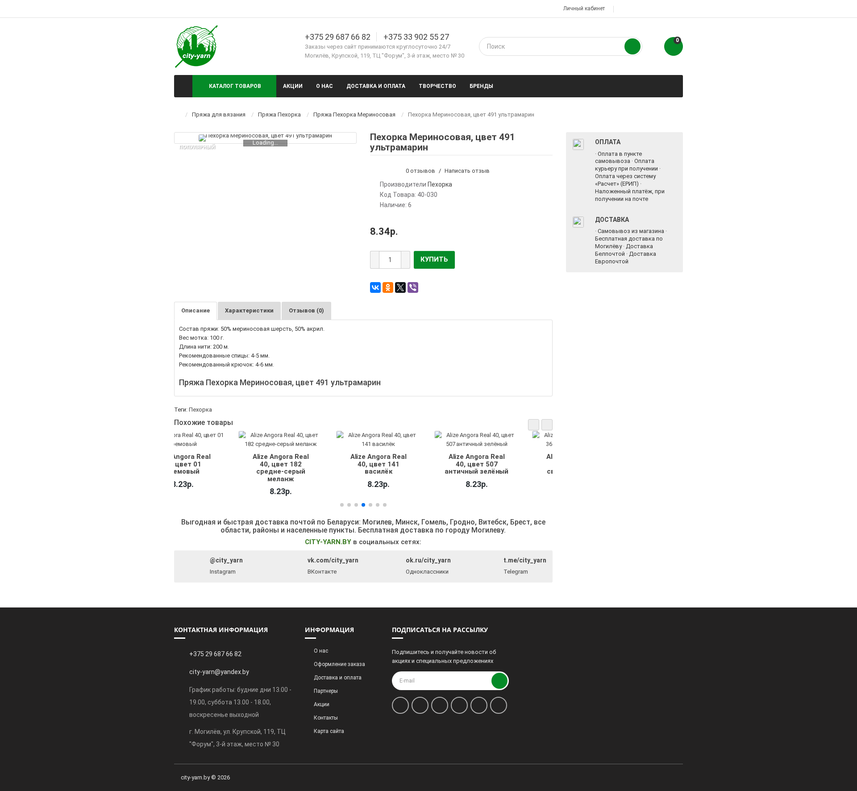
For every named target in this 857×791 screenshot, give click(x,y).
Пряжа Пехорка (279, 114)
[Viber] (413, 287)
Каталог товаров (235, 86)
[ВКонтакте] (375, 287)
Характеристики (249, 310)
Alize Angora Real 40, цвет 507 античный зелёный (412, 464)
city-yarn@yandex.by (219, 671)
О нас (324, 86)
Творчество (437, 86)
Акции (293, 86)
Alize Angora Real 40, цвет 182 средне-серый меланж (216, 468)
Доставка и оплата (375, 86)
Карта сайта (329, 731)
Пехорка (200, 409)
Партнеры (326, 691)
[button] (533, 424)
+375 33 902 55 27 (416, 37)
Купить (434, 259)
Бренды (481, 86)
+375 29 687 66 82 (337, 37)
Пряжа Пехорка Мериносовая (354, 114)
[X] (400, 287)
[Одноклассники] (388, 287)
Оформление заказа (339, 664)
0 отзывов (420, 170)
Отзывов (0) (306, 310)
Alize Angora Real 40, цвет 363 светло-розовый (510, 464)
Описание (195, 310)
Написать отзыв (467, 170)
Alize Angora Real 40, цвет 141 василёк (314, 464)
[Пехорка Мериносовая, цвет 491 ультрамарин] (265, 138)
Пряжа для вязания (218, 114)
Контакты (326, 718)
